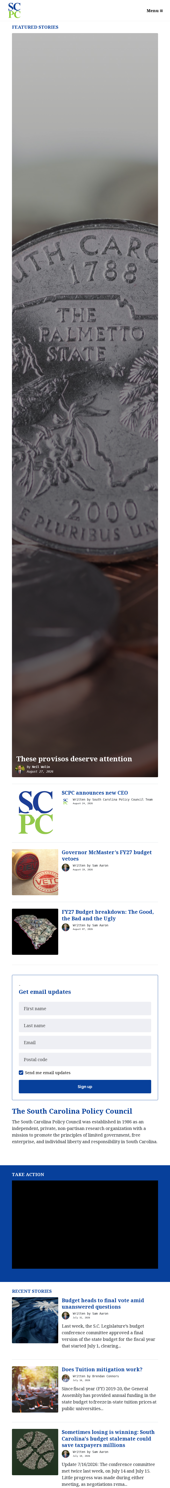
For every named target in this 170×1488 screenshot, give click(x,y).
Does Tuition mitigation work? (102, 1369)
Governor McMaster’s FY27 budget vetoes (107, 855)
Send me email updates (48, 1072)
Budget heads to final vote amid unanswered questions (103, 1303)
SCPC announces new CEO (95, 792)
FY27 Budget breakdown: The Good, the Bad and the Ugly (108, 915)
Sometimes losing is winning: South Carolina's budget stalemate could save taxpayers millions (108, 1439)
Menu (153, 10)
